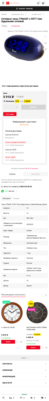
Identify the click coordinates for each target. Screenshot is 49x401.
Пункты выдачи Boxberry (15, 142)
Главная (3, 14)
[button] (46, 295)
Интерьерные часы (17, 14)
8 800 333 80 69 (25, 186)
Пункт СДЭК (10, 157)
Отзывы (16, 198)
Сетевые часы (36, 14)
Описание (6, 198)
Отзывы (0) (15, 26)
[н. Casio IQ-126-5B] (12, 313)
